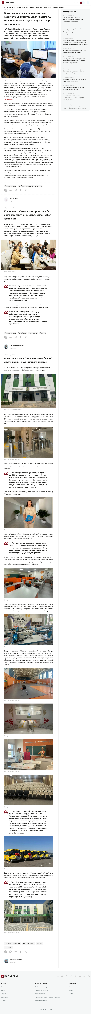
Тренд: (3, 7)
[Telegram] (15, 190)
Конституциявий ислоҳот (56, 7)
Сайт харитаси (73, 987)
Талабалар (22, 333)
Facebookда (8, 99)
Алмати (39, 943)
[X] (25, 190)
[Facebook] (20, 190)
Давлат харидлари (41, 1000)
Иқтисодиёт (5, 997)
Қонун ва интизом (41, 7)
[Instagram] (5, 190)
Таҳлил (3, 994)
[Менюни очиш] (88, 2)
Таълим (43, 333)
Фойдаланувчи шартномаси (44, 987)
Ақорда (18, 7)
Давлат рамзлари (40, 994)
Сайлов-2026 (11, 7)
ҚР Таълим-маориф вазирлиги (30, 186)
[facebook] (71, 976)
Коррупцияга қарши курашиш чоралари (47, 997)
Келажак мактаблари (12, 943)
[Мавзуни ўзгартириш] (82, 2)
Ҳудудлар (8, 947)
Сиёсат (3, 990)
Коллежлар (33, 333)
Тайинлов (25, 7)
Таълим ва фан (10, 186)
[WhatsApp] (10, 190)
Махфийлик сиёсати (41, 990)
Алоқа (71, 990)
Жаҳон (3, 1000)
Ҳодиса (31, 7)
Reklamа (71, 994)
